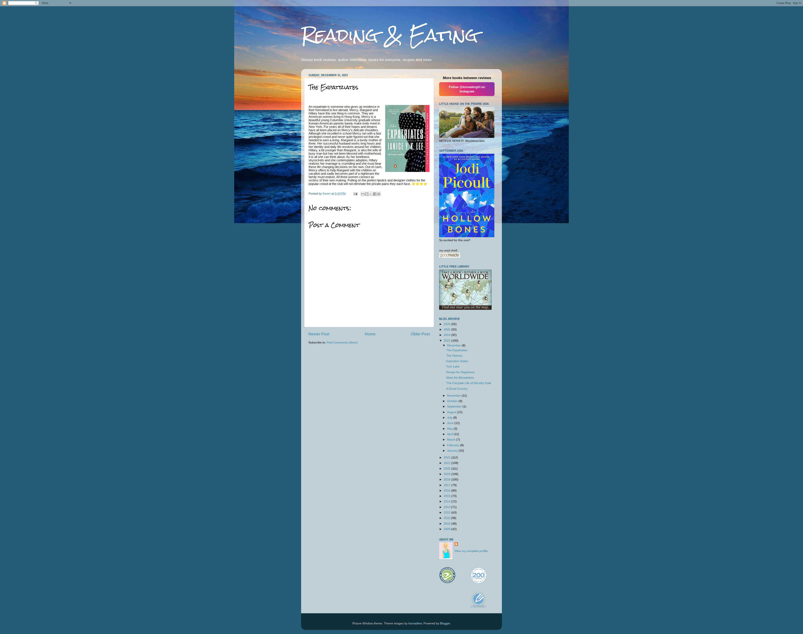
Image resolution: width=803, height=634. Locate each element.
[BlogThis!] (367, 194)
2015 (447, 496)
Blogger (445, 623)
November (454, 395)
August (452, 412)
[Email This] (363, 194)
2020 (447, 468)
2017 (447, 485)
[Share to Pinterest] (379, 194)
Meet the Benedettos (460, 377)
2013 (447, 507)
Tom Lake (452, 366)
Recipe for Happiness (460, 372)
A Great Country (457, 388)
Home (370, 334)
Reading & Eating (389, 35)
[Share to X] (371, 194)
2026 (447, 324)
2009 (447, 529)
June (450, 423)
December (454, 345)
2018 (447, 479)
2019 (447, 474)
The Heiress (454, 355)
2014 (447, 501)
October (453, 401)
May (450, 428)
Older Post (420, 334)
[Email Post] (355, 193)
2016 (447, 490)
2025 (447, 329)
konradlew (415, 623)
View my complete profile (471, 551)
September (455, 406)
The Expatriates (456, 350)
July (450, 417)
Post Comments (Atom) (342, 342)
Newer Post (318, 334)
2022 (447, 457)
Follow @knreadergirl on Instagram (467, 89)
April (450, 434)
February (453, 445)
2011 (447, 518)
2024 (447, 335)
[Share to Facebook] (375, 194)
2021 (447, 463)
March (451, 439)
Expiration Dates (457, 361)
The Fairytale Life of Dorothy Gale (468, 383)
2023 (447, 340)
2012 (447, 512)
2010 (447, 523)
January (453, 450)
